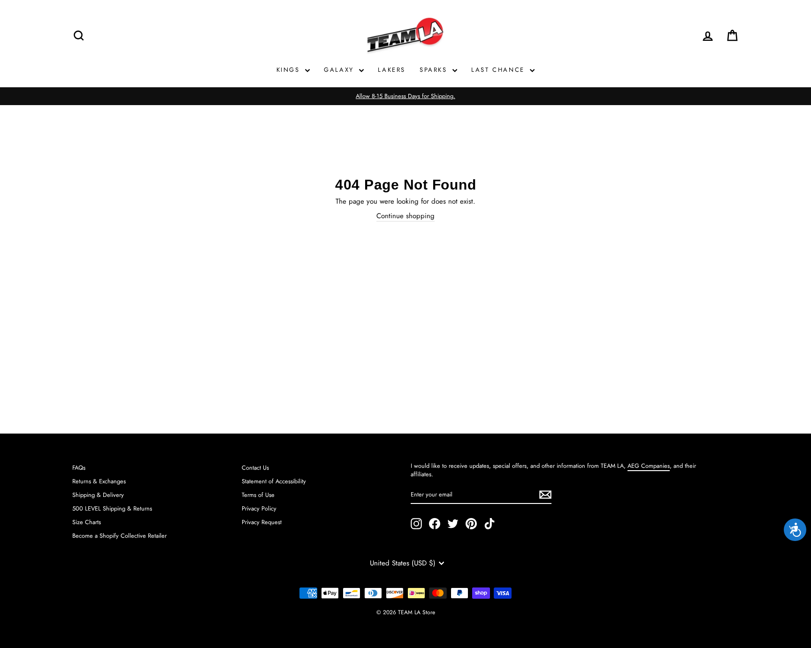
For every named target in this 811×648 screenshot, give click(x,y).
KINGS (289, 69)
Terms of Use (258, 494)
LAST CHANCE (499, 69)
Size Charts (86, 522)
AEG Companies (648, 465)
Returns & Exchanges (99, 481)
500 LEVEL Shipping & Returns (112, 508)
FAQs (78, 467)
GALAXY (340, 69)
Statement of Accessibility (274, 481)
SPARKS (435, 69)
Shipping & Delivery (98, 494)
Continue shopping (405, 216)
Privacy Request (262, 522)
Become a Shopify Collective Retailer (119, 535)
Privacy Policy (259, 508)
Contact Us (255, 467)
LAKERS (392, 69)
